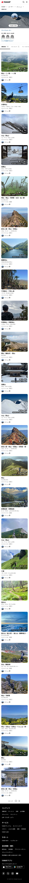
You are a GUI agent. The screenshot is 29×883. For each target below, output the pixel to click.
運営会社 (4, 849)
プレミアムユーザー (6, 30)
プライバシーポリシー (20, 849)
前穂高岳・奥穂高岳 (7, 509)
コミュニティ (5, 814)
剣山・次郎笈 (5, 695)
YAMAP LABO (5, 832)
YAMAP (3, 7)
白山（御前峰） (6, 664)
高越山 (3, 167)
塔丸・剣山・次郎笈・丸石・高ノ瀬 (12, 198)
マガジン (4, 829)
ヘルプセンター (14, 840)
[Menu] (20, 26)
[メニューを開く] (26, 2)
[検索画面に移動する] (23, 2)
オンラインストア (17, 826)
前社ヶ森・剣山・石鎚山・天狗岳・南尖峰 (15, 447)
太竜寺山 (4, 104)
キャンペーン (14, 814)
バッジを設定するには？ (7, 41)
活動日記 (4, 811)
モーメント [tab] (15, 46)
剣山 (2, 478)
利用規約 (10, 849)
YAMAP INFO (5, 840)
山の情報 (22, 811)
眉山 (2, 758)
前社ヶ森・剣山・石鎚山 (9, 229)
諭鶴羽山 (4, 260)
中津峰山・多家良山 (7, 322)
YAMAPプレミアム (6, 826)
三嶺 (2, 571)
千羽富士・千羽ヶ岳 (7, 291)
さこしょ (19, 7)
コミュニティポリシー (7, 852)
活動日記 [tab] (4, 46)
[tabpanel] (14, 425)
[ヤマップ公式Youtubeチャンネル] (17, 873)
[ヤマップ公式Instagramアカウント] (12, 873)
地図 (17, 811)
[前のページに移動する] (16, 801)
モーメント (11, 811)
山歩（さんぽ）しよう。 (8, 817)
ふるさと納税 (11, 829)
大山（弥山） (5, 135)
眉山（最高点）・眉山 (8, 353)
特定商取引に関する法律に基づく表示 (11, 855)
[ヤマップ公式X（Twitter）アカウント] (8, 873)
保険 (18, 829)
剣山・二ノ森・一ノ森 (8, 73)
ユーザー (11, 7)
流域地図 (23, 829)
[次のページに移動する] (19, 801)
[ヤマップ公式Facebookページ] (3, 873)
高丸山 (3, 602)
